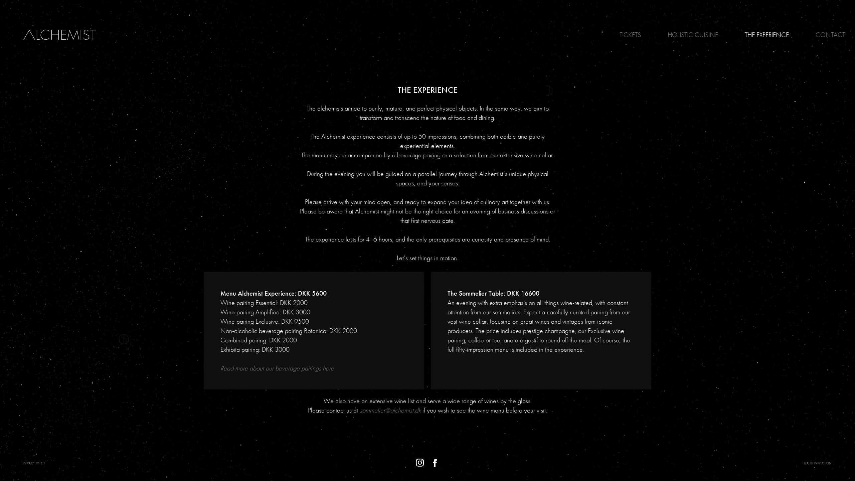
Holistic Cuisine (693, 34)
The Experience (767, 34)
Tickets (630, 34)
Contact (830, 34)
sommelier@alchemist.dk (390, 410)
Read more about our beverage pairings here (277, 368)
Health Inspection (817, 463)
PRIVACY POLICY (34, 463)
